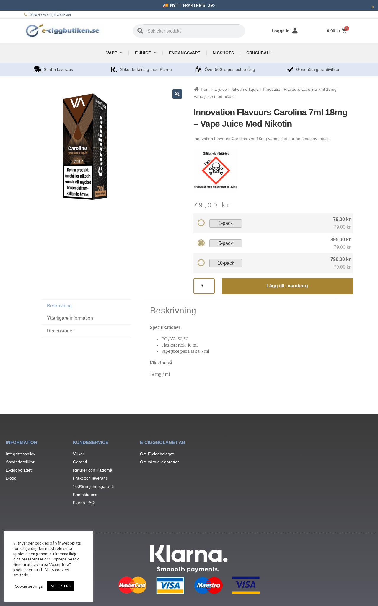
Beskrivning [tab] (59, 305)
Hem (205, 89)
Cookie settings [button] (29, 586)
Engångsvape (184, 53)
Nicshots (223, 53)
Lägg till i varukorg (287, 285)
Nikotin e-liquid (245, 89)
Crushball (259, 53)
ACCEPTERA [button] (61, 586)
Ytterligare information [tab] (70, 318)
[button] (177, 94)
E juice (143, 53)
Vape (111, 53)
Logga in (281, 30)
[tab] (86, 331)
